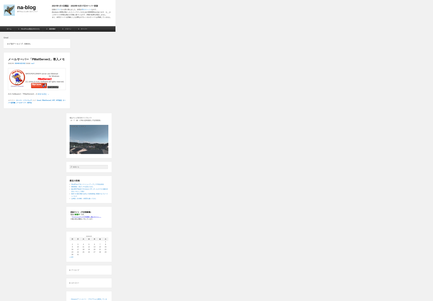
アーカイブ (75, 270)
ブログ (59, 9)
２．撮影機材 (50, 29)
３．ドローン (66, 29)
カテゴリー (75, 283)
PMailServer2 (46, 100)
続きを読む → (43, 94)
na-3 (32, 63)
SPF (53, 100)
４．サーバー (82, 29)
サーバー (19, 100)
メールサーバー (21, 103)
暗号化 (29, 103)
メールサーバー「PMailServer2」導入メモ (36, 59)
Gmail (39, 100)
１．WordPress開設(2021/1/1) (29, 29)
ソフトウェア (27, 100)
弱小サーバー (86, 9)
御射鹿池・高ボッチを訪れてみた (82, 187)
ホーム (9, 29)
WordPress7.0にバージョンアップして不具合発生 (87, 184)
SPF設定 (59, 100)
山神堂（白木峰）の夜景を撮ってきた (83, 198)
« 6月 (71, 257)
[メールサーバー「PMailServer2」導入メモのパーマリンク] (37, 91)
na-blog (26, 7)
